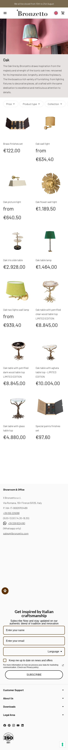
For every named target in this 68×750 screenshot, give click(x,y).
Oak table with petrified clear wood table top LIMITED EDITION (48, 314)
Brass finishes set (13, 143)
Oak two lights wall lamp (16, 309)
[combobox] (56, 13)
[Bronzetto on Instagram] (13, 725)
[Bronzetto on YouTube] (18, 725)
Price (9, 103)
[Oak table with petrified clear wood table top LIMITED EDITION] (50, 291)
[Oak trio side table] (17, 241)
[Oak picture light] (17, 183)
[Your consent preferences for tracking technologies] (62, 744)
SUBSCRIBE (34, 674)
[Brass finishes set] (17, 125)
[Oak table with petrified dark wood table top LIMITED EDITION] (17, 349)
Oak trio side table (13, 260)
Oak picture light (12, 201)
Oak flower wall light (46, 201)
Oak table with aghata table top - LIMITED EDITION (47, 372)
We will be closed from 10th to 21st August (34, 3)
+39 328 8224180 (16, 523)
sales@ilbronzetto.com (15, 533)
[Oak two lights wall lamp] (17, 291)
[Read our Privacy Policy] (63, 665)
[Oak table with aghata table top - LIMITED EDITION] (50, 349)
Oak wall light (43, 143)
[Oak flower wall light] (50, 183)
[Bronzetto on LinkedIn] (22, 725)
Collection (53, 103)
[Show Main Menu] (8, 13)
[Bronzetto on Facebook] (4, 725)
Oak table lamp (44, 260)
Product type (30, 103)
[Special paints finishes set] (50, 407)
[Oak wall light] (50, 125)
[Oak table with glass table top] (17, 407)
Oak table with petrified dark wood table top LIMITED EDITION (15, 372)
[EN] (56, 13)
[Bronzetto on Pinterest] (9, 725)
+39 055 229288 (11, 513)
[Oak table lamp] (50, 241)
